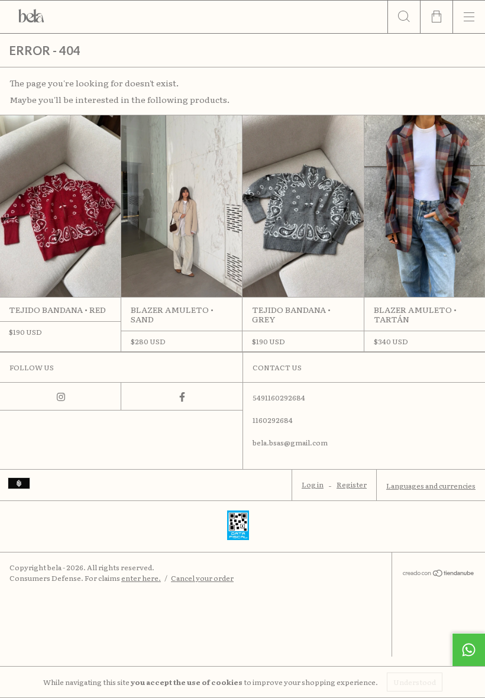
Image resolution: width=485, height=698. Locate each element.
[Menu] (468, 17)
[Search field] (403, 17)
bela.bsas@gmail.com (290, 442)
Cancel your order (202, 578)
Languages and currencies (431, 485)
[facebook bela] (182, 396)
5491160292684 (279, 397)
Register (352, 484)
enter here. (141, 578)
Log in (313, 484)
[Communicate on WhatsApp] (468, 649)
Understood (414, 682)
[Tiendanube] (439, 574)
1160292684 (273, 420)
